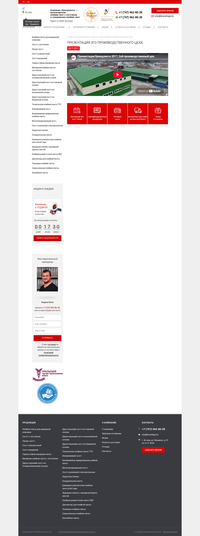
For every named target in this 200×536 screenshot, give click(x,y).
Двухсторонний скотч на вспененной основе (79, 438)
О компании (107, 429)
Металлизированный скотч (44, 121)
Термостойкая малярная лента (46, 63)
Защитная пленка (40, 130)
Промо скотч (37, 49)
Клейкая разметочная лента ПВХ (47, 154)
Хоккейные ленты (40, 173)
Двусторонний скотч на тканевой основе (78, 430)
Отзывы (106, 447)
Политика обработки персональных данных (77, 532)
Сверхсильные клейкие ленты (45, 168)
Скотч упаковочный (41, 54)
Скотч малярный (39, 58)
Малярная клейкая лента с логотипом (40, 458)
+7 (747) (130, 12)
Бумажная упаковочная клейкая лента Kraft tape (77, 487)
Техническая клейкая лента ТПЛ (46, 104)
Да (27, 24)
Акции (105, 438)
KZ (28, 2)
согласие (52, 344)
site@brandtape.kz (164, 16)
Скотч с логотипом (40, 44)
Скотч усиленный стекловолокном (47, 126)
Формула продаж (170, 532)
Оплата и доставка (111, 442)
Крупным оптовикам (111, 433)
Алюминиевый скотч (41, 109)
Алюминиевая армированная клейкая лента (80, 462)
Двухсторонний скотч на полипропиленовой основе (35, 464)
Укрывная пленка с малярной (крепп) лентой (79, 494)
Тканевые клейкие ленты (43, 163)
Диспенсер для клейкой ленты (46, 159)
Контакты (106, 451)
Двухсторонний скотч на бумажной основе (79, 445)
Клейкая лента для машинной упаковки (36, 430)
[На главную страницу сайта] (34, 8)
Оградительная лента (42, 135)
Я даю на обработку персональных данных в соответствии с (48, 349)
